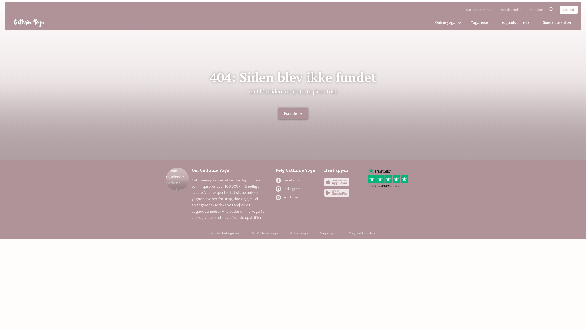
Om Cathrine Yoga (479, 10)
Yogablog (536, 10)
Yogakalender (511, 10)
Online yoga (445, 22)
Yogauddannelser (516, 22)
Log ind (568, 10)
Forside (290, 113)
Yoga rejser (328, 233)
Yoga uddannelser (362, 233)
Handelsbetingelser (225, 233)
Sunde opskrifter (557, 22)
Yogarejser (480, 22)
